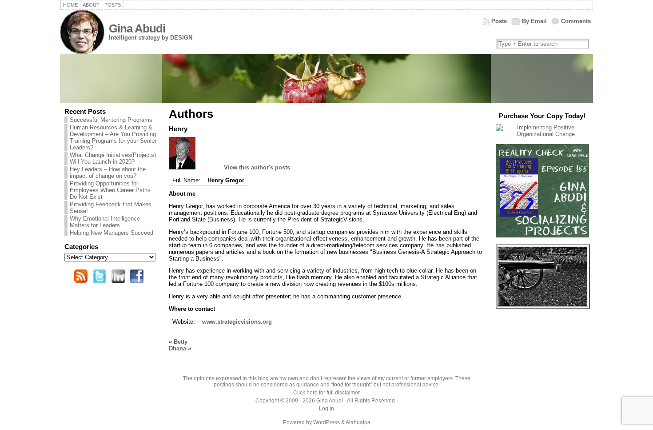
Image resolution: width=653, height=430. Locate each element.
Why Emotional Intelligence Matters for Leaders (105, 222)
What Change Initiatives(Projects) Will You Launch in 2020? (113, 158)
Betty (180, 341)
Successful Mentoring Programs (111, 120)
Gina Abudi (137, 28)
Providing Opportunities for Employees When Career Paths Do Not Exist (110, 190)
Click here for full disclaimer (326, 393)
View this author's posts (257, 167)
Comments (576, 21)
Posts (499, 21)
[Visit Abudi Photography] (542, 304)
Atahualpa (358, 422)
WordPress (326, 422)
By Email (534, 21)
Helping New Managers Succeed (111, 232)
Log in (326, 409)
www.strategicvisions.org (237, 321)
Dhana (177, 348)
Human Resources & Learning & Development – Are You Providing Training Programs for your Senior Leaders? (113, 137)
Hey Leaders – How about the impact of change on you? (108, 172)
